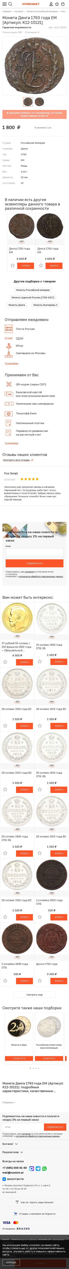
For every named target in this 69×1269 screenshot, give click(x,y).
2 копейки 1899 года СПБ (15, 965)
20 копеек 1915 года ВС (51, 709)
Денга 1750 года (46, 964)
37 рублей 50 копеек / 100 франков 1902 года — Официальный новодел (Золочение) (16, 647)
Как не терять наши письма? (37, 1202)
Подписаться (35, 563)
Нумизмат (30, 4)
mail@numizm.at (13, 1172)
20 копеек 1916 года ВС (16, 709)
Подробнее (11, 363)
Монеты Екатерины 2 (45, 305)
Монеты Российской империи (33, 290)
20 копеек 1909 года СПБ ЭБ (15, 838)
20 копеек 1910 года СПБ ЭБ (49, 774)
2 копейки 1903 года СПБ (49, 902)
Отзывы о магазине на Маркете (37, 1213)
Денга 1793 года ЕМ (19, 250)
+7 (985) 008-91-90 (14, 1167)
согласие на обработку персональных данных (41, 576)
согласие (29, 572)
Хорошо (11, 1262)
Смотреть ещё (34, 994)
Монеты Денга (17, 305)
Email (8, 546)
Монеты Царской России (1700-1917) (33, 297)
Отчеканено (8, 1228)
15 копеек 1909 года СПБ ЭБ (49, 646)
